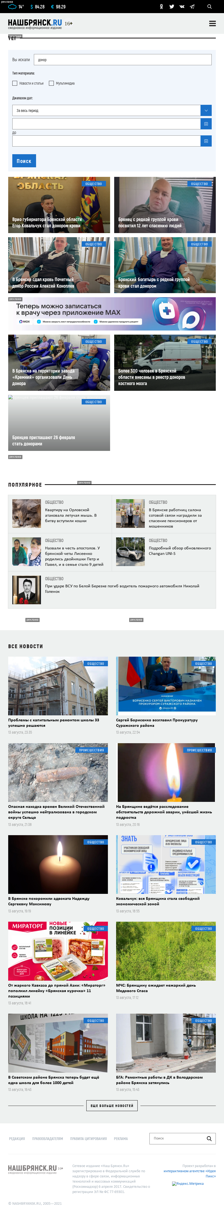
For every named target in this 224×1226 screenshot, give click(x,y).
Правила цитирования (88, 1138)
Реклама (121, 1138)
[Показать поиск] (209, 6)
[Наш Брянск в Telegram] (192, 6)
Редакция (17, 1138)
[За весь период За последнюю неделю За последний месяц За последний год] (112, 110)
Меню (212, 23)
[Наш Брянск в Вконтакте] (181, 6)
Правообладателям (47, 1138)
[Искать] (209, 1138)
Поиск (24, 160)
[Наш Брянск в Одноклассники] (161, 6)
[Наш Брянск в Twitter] (171, 6)
